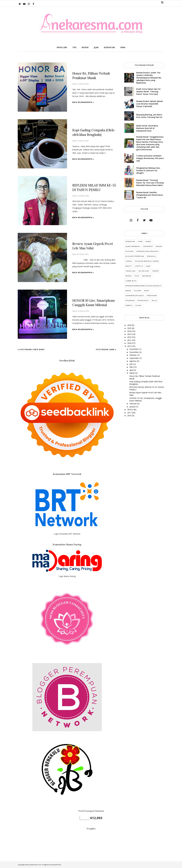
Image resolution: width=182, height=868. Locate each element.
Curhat (129, 261)
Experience (148, 246)
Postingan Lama (105, 349)
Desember (134, 349)
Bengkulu (151, 256)
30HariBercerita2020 (135, 296)
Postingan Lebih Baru (32, 349)
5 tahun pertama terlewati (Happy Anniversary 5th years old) (150, 158)
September (134, 358)
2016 (129, 415)
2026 (129, 325)
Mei (131, 367)
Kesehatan (130, 241)
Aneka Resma (56, 865)
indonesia (146, 276)
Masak (128, 291)
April (132, 370)
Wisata (129, 276)
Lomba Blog (131, 281)
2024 (129, 331)
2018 (129, 409)
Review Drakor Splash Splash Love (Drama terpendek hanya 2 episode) (149, 104)
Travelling (131, 271)
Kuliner (137, 291)
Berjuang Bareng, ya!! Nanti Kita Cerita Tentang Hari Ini (149, 115)
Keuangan (130, 300)
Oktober (133, 355)
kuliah (138, 305)
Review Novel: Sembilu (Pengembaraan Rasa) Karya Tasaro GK (149, 195)
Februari (133, 403)
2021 (129, 340)
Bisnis (148, 241)
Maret (132, 373)
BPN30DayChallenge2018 (147, 251)
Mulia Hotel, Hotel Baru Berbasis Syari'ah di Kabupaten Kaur (147, 128)
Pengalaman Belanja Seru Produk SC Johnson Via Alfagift (148, 170)
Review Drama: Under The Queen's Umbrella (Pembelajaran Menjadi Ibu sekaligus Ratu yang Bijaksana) (148, 77)
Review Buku (143, 300)
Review (159, 246)
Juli (131, 364)
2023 (129, 334)
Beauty (129, 266)
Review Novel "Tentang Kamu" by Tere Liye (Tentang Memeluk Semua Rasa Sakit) (150, 182)
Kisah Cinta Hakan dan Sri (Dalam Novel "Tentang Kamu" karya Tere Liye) (148, 91)
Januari (133, 406)
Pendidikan (152, 296)
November (134, 352)
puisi (137, 276)
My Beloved (144, 271)
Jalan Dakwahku (133, 246)
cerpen (155, 271)
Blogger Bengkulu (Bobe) (147, 261)
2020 (129, 343)
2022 (129, 337)
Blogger (130, 251)
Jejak (148, 266)
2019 (129, 346)
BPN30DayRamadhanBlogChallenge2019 (143, 286)
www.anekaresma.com (33, 865)
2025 (129, 328)
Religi (154, 300)
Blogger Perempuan (135, 256)
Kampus (129, 305)
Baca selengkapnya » (83, 102)
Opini (140, 241)
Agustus (133, 361)
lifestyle (139, 266)
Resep (146, 291)
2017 (129, 412)
